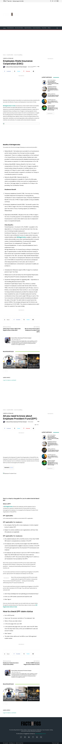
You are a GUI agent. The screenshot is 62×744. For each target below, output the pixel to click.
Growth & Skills (10, 55)
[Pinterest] (33, 737)
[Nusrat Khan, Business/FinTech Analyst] (4, 67)
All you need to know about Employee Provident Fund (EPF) (32, 330)
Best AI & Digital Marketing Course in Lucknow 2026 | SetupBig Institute (9, 366)
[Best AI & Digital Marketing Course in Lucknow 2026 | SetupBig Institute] (9, 361)
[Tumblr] (37, 737)
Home (4, 55)
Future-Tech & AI (51, 99)
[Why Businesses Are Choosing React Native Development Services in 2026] (21, 361)
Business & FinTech (21, 362)
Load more (49, 113)
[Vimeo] (56, 1)
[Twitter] (54, 1)
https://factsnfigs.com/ (16, 339)
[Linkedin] (29, 737)
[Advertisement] (41, 14)
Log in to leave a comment (9, 380)
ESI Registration (21, 237)
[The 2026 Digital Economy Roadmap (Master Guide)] (34, 361)
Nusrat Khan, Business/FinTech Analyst (17, 66)
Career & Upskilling (18, 55)
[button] (57, 28)
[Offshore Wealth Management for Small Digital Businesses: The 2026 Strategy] (44, 107)
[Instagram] (52, 1)
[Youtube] (58, 1)
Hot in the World (9, 362)
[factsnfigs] (11, 14)
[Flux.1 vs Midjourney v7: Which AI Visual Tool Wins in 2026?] (44, 101)
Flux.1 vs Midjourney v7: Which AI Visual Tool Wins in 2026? (53, 102)
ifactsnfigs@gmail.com (40, 733)
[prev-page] (4, 371)
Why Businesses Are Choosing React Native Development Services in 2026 (21, 366)
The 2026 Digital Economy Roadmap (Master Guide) (33, 367)
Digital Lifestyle (33, 364)
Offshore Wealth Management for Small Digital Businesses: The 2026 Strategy (53, 108)
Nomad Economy (51, 105)
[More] (33, 71)
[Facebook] (50, 1)
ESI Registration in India (9, 105)
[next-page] (6, 371)
